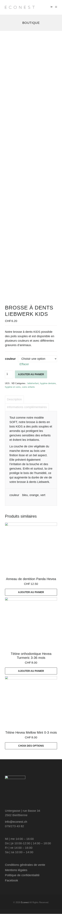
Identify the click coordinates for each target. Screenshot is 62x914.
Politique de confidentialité (22, 875)
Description (14, 399)
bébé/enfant (33, 383)
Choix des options (31, 745)
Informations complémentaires (27, 407)
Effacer (24, 364)
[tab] (14, 399)
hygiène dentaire (48, 383)
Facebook (11, 880)
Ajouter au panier (31, 374)
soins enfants (28, 387)
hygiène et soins (13, 387)
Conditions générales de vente (25, 864)
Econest (25, 902)
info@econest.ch (16, 821)
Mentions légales (16, 870)
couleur (10, 358)
